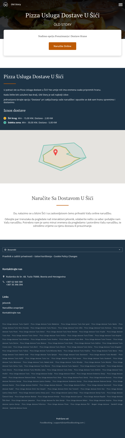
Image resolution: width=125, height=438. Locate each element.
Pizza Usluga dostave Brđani (77, 400)
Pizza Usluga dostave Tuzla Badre (104, 324)
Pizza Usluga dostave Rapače (94, 396)
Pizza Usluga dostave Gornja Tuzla (92, 393)
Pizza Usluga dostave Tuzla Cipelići (15, 324)
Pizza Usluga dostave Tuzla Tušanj (15, 351)
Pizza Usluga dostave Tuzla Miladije (68, 362)
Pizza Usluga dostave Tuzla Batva (104, 351)
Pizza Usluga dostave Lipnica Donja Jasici (34, 393)
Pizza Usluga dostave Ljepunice (23, 400)
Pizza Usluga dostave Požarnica (34, 404)
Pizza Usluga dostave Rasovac (101, 377)
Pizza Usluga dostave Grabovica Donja (91, 374)
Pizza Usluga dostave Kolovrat (51, 385)
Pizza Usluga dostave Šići (80, 404)
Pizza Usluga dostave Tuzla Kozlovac (97, 328)
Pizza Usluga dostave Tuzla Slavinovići (73, 354)
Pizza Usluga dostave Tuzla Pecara (43, 328)
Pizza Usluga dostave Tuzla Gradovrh (97, 358)
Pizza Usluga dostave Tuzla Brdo (71, 339)
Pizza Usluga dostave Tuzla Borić (25, 347)
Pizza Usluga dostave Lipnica (71, 396)
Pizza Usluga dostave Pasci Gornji (75, 377)
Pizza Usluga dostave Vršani (64, 374)
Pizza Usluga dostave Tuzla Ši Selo (80, 335)
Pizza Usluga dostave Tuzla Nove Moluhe (62, 332)
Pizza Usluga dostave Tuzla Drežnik (87, 370)
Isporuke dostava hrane (18, 408)
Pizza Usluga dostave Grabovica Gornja (67, 381)
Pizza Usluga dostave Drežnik (27, 385)
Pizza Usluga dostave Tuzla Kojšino (88, 343)
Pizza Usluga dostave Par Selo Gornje (50, 400)
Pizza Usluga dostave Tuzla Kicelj (60, 343)
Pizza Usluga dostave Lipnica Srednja (37, 381)
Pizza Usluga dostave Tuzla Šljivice (37, 366)
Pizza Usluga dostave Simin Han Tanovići (63, 389)
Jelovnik (6, 302)
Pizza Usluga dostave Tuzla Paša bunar (66, 358)
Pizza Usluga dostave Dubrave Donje (22, 377)
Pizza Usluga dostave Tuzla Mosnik (52, 347)
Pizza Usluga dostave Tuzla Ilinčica (53, 335)
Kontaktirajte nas (11, 312)
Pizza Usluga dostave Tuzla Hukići (92, 366)
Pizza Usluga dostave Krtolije (48, 396)
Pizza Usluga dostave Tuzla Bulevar (33, 343)
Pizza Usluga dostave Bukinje (25, 396)
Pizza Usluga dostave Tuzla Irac (37, 358)
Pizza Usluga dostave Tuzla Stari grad (75, 324)
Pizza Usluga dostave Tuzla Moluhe (98, 362)
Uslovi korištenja (43, 256)
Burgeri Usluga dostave (101, 404)
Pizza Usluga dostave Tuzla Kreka (59, 370)
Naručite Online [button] (62, 46)
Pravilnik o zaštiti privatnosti (17, 256)
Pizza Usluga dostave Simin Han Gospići (31, 389)
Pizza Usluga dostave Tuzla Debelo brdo (38, 362)
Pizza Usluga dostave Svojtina (100, 400)
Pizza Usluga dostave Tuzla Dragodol (107, 347)
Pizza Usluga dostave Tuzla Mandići (103, 354)
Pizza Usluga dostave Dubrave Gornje (97, 381)
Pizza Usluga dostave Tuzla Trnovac (98, 339)
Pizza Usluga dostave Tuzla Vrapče (92, 332)
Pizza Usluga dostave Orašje (41, 374)
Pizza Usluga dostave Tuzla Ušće (70, 328)
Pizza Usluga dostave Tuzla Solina (79, 347)
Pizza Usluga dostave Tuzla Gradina (44, 339)
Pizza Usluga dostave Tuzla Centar (25, 335)
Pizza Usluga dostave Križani (74, 385)
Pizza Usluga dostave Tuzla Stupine (108, 335)
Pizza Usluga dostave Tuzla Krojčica (77, 351)
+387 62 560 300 (14, 282)
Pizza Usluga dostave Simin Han (93, 389)
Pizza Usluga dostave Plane (58, 404)
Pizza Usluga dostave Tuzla (19, 374)
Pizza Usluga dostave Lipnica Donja (65, 393)
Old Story (15, 4)
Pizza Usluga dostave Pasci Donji (49, 377)
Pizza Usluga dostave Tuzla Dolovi (32, 332)
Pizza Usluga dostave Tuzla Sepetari (65, 366)
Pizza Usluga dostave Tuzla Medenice (45, 324)
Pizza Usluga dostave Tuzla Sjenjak (43, 354)
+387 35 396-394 (14, 284)
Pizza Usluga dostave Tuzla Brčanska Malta (46, 351)
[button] (121, 4)
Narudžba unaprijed (12, 307)
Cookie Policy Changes (65, 256)
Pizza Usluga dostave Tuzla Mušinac (15, 339)
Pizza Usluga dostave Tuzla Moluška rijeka (29, 370)
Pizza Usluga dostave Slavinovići (99, 385)
